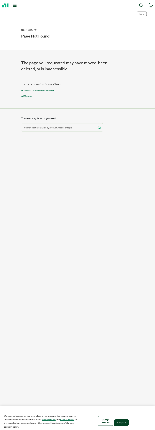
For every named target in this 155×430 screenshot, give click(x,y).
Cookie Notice (67, 419)
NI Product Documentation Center (37, 90)
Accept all (121, 422)
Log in (141, 13)
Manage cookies (106, 421)
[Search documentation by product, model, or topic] (99, 127)
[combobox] (58, 127)
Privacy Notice (49, 419)
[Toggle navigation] (20, 5)
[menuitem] (141, 6)
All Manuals (26, 95)
